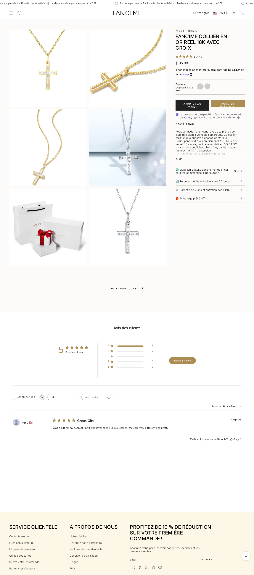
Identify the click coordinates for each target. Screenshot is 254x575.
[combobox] (63, 397)
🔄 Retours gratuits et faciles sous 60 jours (202, 181)
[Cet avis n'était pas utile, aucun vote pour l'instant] (237, 439)
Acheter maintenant (228, 105)
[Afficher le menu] (11, 13)
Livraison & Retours (21, 542)
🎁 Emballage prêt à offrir (192, 198)
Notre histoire (78, 536)
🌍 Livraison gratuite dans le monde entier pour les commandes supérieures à (207, 171)
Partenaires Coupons (22, 568)
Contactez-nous (19, 536)
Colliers (192, 31)
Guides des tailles (20, 555)
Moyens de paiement (22, 549)
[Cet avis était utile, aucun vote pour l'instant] (231, 439)
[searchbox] (25, 397)
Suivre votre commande (24, 561)
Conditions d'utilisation (84, 555)
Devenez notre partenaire (86, 542)
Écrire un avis (182, 360)
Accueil (180, 31)
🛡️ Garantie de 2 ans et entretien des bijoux (203, 189)
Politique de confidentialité (86, 549)
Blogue (74, 561)
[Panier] (242, 13)
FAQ (72, 568)
